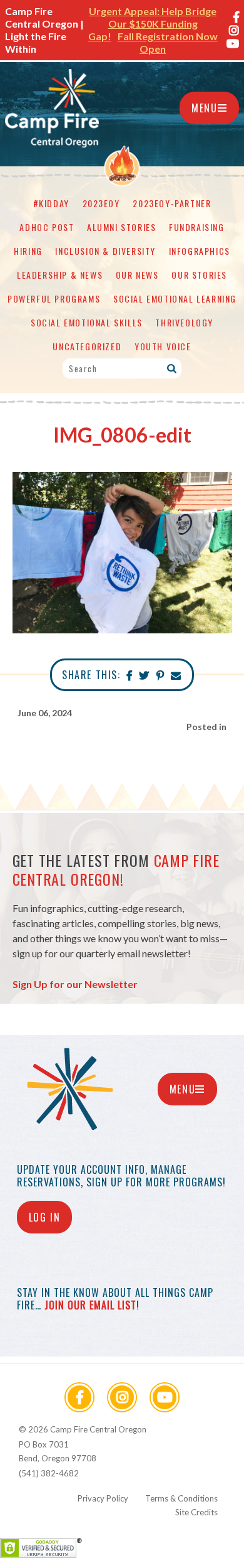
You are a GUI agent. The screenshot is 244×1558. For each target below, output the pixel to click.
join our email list (90, 1305)
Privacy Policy (103, 1498)
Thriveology (184, 322)
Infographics (199, 250)
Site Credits (196, 1512)
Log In (45, 1217)
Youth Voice (163, 346)
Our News (137, 274)
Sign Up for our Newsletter (75, 984)
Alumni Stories (121, 227)
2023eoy (101, 203)
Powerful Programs (54, 298)
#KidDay (51, 203)
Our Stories (199, 274)
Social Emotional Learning (174, 298)
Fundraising (197, 227)
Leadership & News (60, 274)
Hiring (28, 250)
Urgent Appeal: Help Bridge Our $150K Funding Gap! (152, 23)
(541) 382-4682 (49, 1473)
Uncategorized (87, 346)
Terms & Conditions (181, 1498)
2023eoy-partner (172, 203)
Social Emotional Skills (87, 322)
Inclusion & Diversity (105, 250)
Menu (204, 108)
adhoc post (46, 227)
